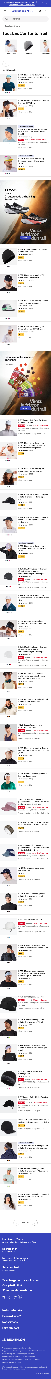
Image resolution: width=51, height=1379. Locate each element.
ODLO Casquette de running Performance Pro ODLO (30, 726)
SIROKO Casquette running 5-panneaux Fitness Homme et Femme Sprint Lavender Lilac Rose (33, 801)
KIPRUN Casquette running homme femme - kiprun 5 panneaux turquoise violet (33, 303)
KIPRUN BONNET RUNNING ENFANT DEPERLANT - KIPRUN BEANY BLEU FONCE (32, 131)
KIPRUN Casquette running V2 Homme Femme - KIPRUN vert (31, 470)
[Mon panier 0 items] (46, 11)
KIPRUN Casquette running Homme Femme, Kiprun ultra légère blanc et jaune (33, 750)
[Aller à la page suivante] (35, 1223)
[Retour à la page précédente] (16, 1223)
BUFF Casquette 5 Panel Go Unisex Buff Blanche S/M (32, 421)
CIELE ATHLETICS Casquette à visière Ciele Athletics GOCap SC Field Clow (33, 1121)
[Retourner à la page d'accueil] (22, 11)
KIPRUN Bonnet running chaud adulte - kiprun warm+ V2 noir (31, 1021)
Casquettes (11, 54)
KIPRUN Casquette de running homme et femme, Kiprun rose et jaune (32, 161)
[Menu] (5, 11)
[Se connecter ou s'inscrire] (40, 11)
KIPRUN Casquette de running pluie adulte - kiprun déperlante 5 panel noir (33, 496)
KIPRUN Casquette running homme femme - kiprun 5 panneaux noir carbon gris (33, 519)
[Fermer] (47, 3)
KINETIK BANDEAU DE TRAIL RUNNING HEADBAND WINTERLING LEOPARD (33, 823)
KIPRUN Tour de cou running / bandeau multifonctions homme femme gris (32, 623)
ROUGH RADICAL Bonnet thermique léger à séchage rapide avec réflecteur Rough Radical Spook (33, 571)
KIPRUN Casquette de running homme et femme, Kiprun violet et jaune (32, 548)
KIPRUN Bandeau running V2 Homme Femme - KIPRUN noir (33, 102)
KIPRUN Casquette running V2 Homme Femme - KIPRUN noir (31, 276)
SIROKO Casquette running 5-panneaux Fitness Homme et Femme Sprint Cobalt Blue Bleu (33, 847)
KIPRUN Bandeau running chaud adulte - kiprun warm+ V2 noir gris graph (32, 1047)
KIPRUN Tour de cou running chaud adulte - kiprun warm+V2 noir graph (33, 1147)
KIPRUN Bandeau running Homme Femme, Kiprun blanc (32, 775)
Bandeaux (46, 54)
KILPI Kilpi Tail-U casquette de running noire (31, 1072)
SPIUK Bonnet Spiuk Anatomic (31, 997)
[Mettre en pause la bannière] (43, 3)
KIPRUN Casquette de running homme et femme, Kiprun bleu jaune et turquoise (33, 77)
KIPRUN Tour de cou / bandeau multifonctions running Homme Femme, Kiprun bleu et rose (31, 675)
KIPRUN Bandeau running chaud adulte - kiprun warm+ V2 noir (31, 895)
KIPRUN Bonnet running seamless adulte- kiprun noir (32, 250)
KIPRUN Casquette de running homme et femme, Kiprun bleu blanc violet (33, 597)
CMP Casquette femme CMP (30, 920)
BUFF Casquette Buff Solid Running (33, 1097)
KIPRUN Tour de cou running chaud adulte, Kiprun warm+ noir (33, 700)
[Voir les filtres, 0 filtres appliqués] (5, 64)
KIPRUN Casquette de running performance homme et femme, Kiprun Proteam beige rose (32, 445)
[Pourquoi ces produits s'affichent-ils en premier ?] (3, 70)
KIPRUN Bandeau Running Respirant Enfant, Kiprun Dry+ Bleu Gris (33, 1195)
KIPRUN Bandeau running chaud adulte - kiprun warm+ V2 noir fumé (33, 946)
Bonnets (28, 54)
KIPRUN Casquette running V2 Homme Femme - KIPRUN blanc (31, 327)
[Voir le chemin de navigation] (3, 26)
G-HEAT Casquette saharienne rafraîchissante (31, 869)
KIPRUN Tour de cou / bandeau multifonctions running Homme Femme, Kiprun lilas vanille (31, 973)
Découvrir (25, 237)
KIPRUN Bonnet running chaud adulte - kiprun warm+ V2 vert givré (33, 1169)
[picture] (8, 82)
